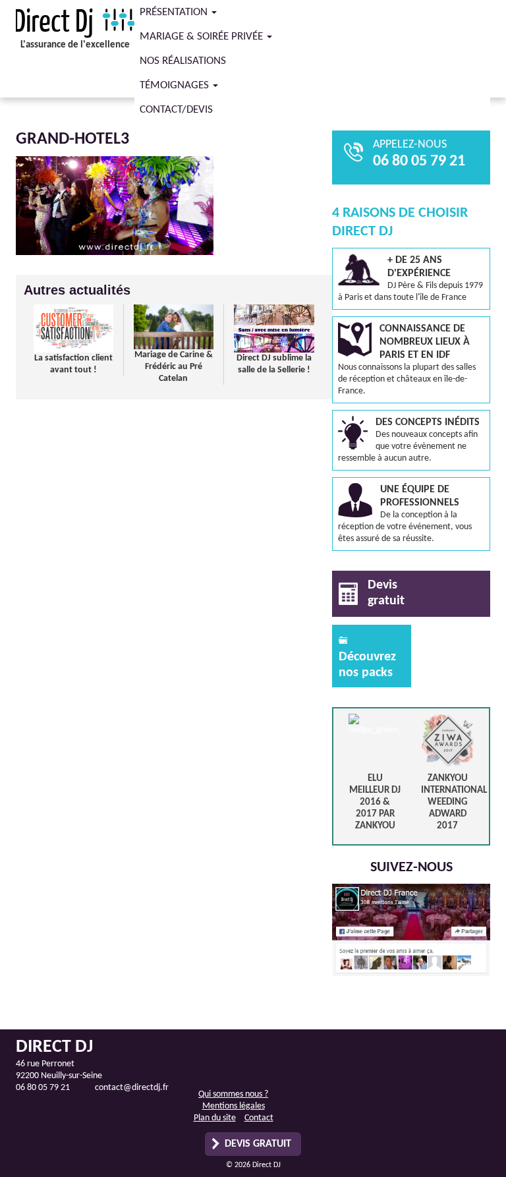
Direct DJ (75, 23)
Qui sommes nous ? (233, 1094)
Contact (258, 1118)
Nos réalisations (183, 61)
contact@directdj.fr (132, 1088)
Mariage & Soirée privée (203, 36)
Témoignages (175, 85)
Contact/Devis (176, 109)
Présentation (175, 12)
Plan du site (215, 1118)
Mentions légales (233, 1106)
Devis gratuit (258, 1144)
